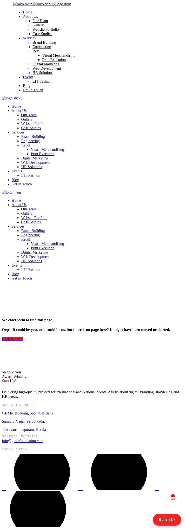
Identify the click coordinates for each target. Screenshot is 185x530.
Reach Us (167, 519)
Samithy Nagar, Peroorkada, (23, 421)
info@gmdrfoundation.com (22, 441)
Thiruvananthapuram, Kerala (24, 429)
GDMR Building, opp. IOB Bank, (28, 413)
